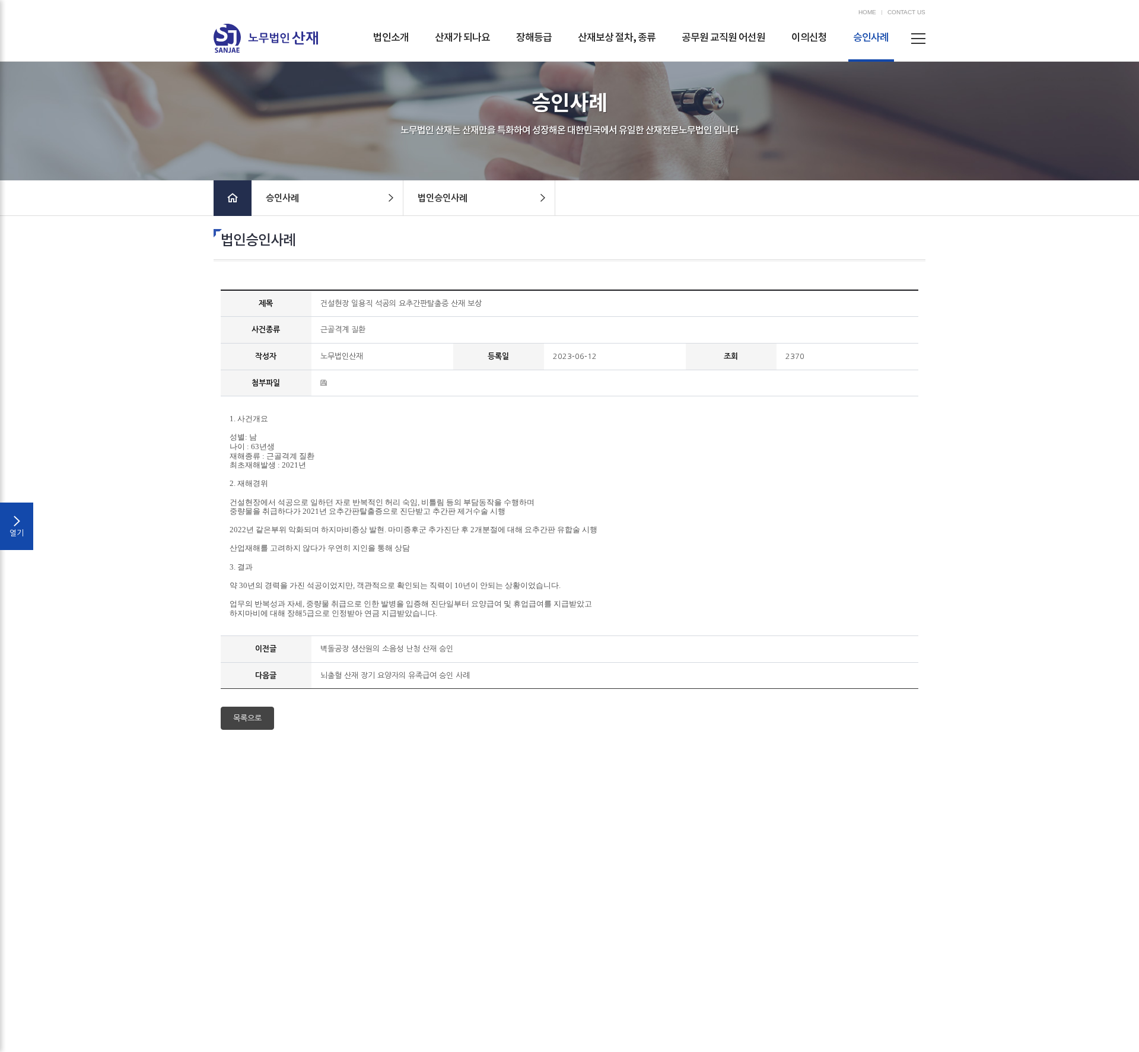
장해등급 (534, 38)
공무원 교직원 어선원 (723, 38)
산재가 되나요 (462, 38)
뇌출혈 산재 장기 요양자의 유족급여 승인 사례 (395, 675)
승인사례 (871, 38)
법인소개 (391, 38)
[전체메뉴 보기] (918, 38)
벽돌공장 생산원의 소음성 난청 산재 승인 (386, 649)
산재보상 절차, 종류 (617, 38)
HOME (867, 12)
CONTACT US (906, 12)
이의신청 (809, 38)
